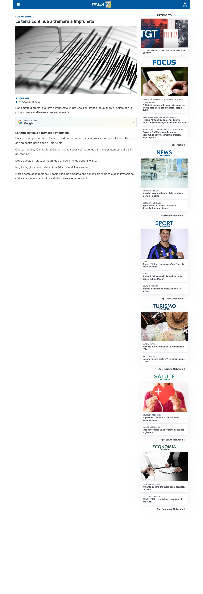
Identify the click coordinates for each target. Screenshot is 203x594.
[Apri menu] (18, 4)
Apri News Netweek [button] (172, 215)
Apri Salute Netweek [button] (172, 439)
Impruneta (24, 98)
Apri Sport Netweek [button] (172, 298)
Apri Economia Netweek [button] (170, 509)
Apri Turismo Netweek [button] (170, 369)
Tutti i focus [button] (176, 144)
